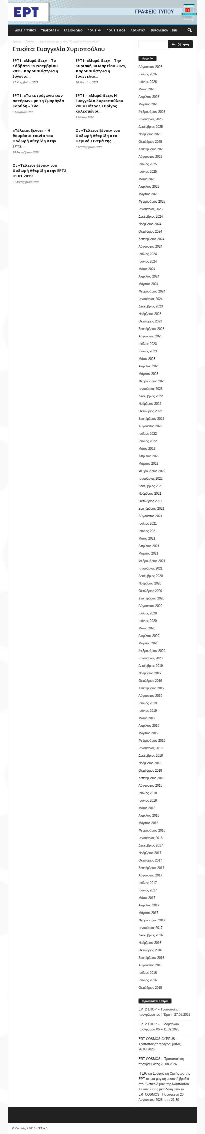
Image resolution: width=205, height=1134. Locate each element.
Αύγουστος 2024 (150, 246)
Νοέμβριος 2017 (149, 853)
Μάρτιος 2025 (148, 194)
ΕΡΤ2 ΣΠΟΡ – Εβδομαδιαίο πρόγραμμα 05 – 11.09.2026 (158, 1026)
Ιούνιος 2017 (147, 890)
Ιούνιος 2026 (147, 82)
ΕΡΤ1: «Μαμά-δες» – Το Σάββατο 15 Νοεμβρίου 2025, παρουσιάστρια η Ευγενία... (35, 68)
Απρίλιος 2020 (148, 636)
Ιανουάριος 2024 (150, 299)
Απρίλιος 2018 (148, 815)
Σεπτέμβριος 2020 (151, 598)
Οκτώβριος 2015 (150, 988)
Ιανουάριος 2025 (150, 209)
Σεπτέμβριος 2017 (151, 868)
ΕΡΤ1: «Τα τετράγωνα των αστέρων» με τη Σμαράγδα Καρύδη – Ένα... (38, 100)
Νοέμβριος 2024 (149, 224)
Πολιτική (95, 30)
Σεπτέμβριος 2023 (151, 329)
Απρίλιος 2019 (148, 725)
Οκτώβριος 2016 (150, 950)
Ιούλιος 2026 (147, 74)
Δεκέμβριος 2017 (150, 845)
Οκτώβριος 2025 (150, 141)
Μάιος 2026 (146, 89)
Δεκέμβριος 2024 (150, 216)
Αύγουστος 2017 (150, 875)
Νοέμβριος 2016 (149, 943)
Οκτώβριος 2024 (150, 231)
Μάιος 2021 (146, 538)
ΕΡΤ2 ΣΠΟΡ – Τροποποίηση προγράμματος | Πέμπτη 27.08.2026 (164, 1011)
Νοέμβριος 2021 (149, 493)
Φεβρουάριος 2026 (151, 112)
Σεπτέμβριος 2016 (151, 958)
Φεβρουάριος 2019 (151, 740)
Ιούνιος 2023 (147, 351)
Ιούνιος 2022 (147, 441)
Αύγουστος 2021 (150, 516)
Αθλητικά (138, 30)
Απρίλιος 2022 (148, 456)
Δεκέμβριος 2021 (150, 486)
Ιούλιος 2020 (147, 613)
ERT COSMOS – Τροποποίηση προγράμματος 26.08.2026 (161, 1061)
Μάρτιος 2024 (148, 284)
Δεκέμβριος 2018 (150, 755)
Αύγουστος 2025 (150, 156)
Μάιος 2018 (146, 808)
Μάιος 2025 (146, 179)
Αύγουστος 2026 (150, 67)
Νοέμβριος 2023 (149, 314)
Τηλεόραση (50, 30)
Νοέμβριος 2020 (149, 583)
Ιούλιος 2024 (147, 254)
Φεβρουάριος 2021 (151, 561)
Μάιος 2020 (146, 628)
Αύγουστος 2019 (150, 696)
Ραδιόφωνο (73, 30)
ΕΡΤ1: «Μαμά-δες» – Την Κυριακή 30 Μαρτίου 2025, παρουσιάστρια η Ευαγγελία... (101, 68)
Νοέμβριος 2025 (149, 134)
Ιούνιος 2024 (147, 261)
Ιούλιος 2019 (147, 703)
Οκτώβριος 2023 (150, 321)
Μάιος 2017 (146, 898)
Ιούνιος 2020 (147, 621)
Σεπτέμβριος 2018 (151, 778)
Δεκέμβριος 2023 (150, 306)
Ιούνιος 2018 (147, 800)
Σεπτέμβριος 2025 (151, 149)
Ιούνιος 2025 (147, 171)
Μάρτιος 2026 (148, 104)
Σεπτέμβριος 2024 (151, 239)
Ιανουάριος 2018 (150, 838)
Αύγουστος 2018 (150, 785)
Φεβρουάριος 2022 (151, 471)
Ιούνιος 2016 (147, 980)
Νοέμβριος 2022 (149, 404)
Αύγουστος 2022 (150, 426)
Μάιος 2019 (146, 718)
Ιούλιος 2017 (147, 883)
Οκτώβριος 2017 (150, 860)
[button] (189, 30)
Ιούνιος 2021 (147, 531)
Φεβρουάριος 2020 (151, 651)
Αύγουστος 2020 (150, 606)
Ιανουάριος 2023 (150, 389)
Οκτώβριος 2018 (150, 770)
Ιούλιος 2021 (147, 523)
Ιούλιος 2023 (147, 344)
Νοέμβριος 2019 (149, 673)
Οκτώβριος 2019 (150, 681)
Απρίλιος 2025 (148, 186)
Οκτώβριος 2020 (150, 591)
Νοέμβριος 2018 (149, 763)
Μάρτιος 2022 (148, 463)
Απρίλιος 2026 (148, 97)
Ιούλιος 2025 (147, 164)
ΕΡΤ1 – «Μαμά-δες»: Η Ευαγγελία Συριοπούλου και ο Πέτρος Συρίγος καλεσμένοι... (99, 103)
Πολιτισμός (116, 30)
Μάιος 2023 (146, 359)
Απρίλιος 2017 (148, 905)
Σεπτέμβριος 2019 (151, 688)
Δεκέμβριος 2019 (150, 666)
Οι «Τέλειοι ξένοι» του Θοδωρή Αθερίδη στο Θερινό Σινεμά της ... (98, 135)
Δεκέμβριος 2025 (150, 127)
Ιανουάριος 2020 (150, 658)
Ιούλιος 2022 (147, 433)
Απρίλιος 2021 (148, 546)
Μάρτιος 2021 (148, 553)
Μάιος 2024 (146, 269)
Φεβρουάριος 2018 (151, 830)
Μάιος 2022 (146, 448)
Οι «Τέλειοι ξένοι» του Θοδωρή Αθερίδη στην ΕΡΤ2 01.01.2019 (39, 170)
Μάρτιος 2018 (148, 823)
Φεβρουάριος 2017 (151, 920)
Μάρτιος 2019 (148, 733)
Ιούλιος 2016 (147, 973)
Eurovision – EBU (163, 30)
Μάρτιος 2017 (148, 913)
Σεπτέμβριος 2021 (151, 508)
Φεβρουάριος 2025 (151, 201)
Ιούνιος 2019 (147, 710)
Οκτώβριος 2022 (150, 411)
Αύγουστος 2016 (150, 965)
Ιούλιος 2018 (147, 793)
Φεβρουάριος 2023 (151, 381)
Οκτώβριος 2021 (150, 501)
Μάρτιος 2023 (148, 374)
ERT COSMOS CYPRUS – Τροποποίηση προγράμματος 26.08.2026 (159, 1044)
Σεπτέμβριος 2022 (151, 419)
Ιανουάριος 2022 (150, 478)
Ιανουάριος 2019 (150, 748)
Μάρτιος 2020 (148, 643)
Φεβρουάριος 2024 (151, 291)
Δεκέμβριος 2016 (150, 935)
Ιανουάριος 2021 (150, 568)
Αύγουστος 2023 (150, 336)
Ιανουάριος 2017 (150, 928)
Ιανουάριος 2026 (150, 119)
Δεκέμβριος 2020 (150, 576)
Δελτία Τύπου (25, 30)
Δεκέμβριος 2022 (150, 396)
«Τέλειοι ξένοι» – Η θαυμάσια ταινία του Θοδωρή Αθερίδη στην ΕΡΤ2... (34, 138)
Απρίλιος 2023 (148, 366)
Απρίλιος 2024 (148, 276)
